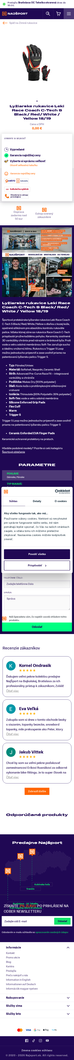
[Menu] (69, 13)
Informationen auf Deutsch (21, 984)
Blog (8, 962)
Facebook (26, 1040)
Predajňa (11, 971)
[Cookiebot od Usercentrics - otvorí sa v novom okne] (55, 491)
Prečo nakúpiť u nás (17, 975)
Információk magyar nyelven (22, 988)
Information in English (18, 980)
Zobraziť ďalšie (37, 791)
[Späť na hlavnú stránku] (15, 13)
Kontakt (10, 953)
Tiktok (33, 1040)
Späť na (23, 23)
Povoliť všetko (37, 554)
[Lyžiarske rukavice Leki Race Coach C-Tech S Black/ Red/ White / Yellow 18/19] (36, 61)
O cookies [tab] (61, 501)
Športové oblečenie (13, 452)
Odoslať (62, 921)
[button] (37, 101)
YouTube (47, 1040)
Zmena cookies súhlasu (37, 1050)
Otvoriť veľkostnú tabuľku (24, 165)
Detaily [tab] (37, 501)
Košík (58, 13)
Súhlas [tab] (13, 501)
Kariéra (10, 966)
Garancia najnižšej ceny (22, 173)
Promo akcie (13, 957)
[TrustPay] (54, 1030)
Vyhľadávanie (48, 13)
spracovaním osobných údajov (52, 932)
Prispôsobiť (35, 565)
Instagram (40, 1040)
